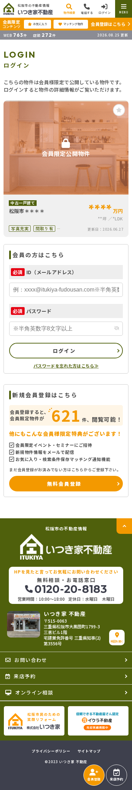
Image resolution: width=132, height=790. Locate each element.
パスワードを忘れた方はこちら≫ (66, 366)
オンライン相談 (34, 692)
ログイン (64, 350)
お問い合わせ (30, 659)
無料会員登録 (64, 483)
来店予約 (116, 779)
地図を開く (117, 641)
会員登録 (93, 779)
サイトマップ (89, 751)
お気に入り (40, 24)
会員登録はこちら (108, 24)
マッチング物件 (73, 24)
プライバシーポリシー (51, 751)
